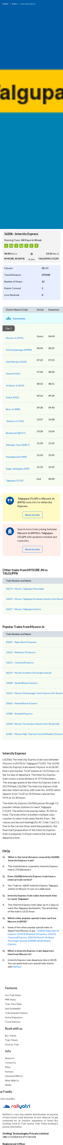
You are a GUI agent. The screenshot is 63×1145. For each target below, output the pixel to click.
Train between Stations (16, 1013)
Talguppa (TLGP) (14, 480)
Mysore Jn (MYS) (14, 337)
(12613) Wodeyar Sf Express (32, 934)
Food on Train (12, 1044)
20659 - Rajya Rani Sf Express (21, 642)
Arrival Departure (13, 1017)
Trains (14, 4)
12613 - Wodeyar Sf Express (21, 652)
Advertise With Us (14, 1076)
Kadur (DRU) (12, 397)
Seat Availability (13, 1008)
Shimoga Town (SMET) (18, 444)
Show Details (32, 514)
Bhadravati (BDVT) (16, 433)
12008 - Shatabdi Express (19, 713)
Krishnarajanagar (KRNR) (19, 349)
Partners (9, 1071)
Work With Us (12, 1080)
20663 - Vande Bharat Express (22, 703)
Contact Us (10, 1062)
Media (8, 1085)
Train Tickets (11, 1040)
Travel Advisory (13, 1021)
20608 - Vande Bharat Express (22, 682)
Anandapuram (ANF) (16, 456)
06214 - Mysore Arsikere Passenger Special (28, 672)
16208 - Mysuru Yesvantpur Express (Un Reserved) (32, 723)
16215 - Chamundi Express (20, 662)
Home (5, 4)
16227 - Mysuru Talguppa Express (23, 609)
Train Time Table (13, 1004)
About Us (9, 1058)
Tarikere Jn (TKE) (15, 421)
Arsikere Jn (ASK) (15, 385)
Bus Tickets (10, 1035)
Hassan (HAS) (13, 373)
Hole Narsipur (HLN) (16, 361)
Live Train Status (13, 995)
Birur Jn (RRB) (13, 409)
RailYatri (17, 966)
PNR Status (10, 999)
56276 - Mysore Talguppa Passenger (25, 588)
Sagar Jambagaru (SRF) (17, 468)
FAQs (7, 1067)
